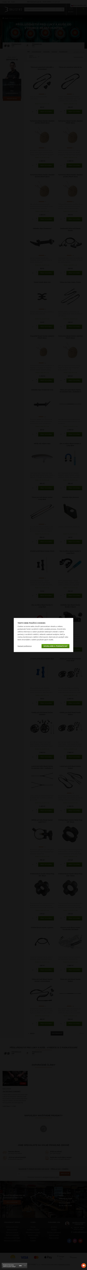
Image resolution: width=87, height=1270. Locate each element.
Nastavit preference (25, 646)
